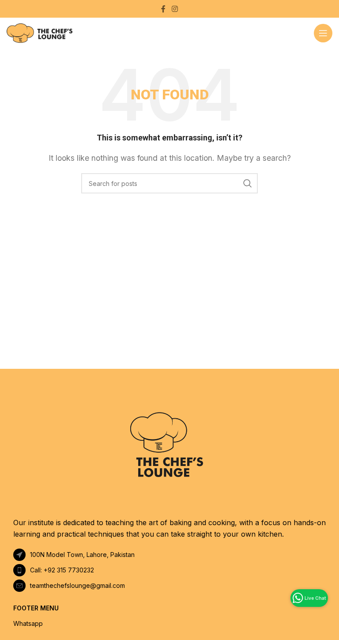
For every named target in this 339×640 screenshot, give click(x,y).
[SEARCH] (247, 183)
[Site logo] (39, 32)
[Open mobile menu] (323, 33)
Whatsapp (28, 623)
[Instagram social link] (175, 8)
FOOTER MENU (36, 608)
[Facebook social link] (163, 8)
